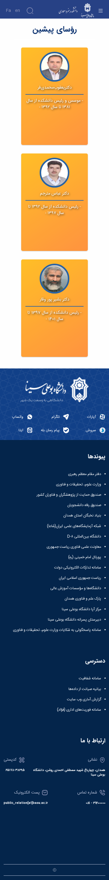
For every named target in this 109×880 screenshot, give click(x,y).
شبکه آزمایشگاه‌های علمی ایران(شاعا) (74, 526)
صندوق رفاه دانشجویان (84, 505)
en (17, 10)
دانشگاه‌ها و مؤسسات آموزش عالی (75, 588)
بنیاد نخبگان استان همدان (82, 515)
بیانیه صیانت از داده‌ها (84, 689)
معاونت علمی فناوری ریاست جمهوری (74, 547)
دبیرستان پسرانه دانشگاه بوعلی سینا (74, 620)
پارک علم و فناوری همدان (82, 599)
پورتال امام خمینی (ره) (84, 557)
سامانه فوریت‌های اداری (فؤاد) (79, 710)
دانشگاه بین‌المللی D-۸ (84, 536)
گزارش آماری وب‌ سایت (84, 699)
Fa (8, 10)
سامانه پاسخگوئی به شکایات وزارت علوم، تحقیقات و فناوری (57, 630)
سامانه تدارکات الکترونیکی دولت (77, 568)
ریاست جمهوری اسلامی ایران (80, 578)
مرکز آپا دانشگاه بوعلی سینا (81, 609)
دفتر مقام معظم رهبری (84, 474)
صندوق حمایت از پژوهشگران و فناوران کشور (69, 495)
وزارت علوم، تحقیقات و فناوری (78, 484)
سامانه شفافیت (90, 678)
